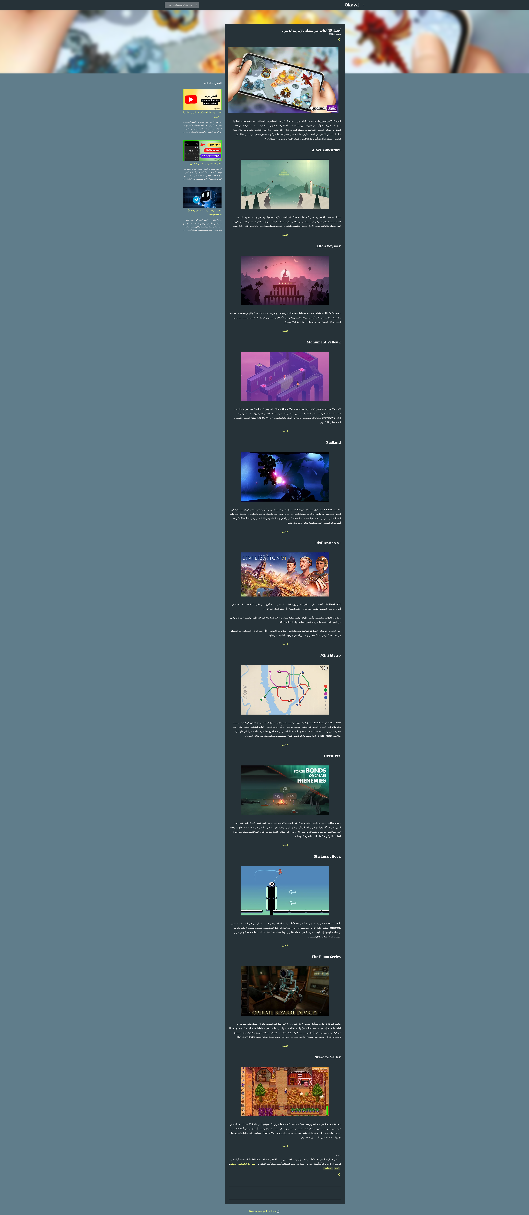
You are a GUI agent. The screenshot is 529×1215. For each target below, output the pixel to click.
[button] (339, 40)
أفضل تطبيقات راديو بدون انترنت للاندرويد (205, 163)
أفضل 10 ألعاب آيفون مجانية (243, 1163)
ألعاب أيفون (328, 1168)
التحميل (284, 234)
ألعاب (337, 1168)
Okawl (352, 5)
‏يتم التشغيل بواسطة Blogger (262, 1211)
